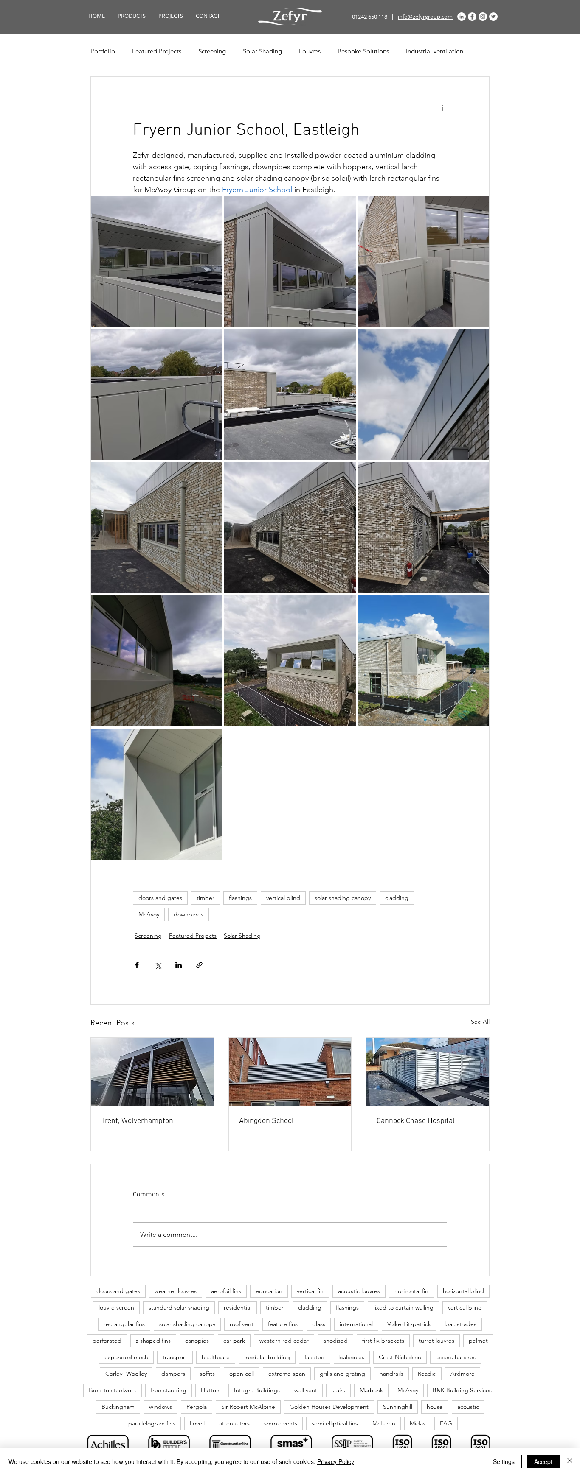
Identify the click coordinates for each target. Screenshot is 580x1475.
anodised (335, 1340)
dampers (173, 1373)
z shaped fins (153, 1340)
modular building (267, 1357)
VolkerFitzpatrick (409, 1324)
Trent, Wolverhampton (137, 1121)
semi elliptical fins (335, 1423)
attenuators (234, 1423)
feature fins (283, 1324)
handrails (391, 1373)
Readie (427, 1373)
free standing (168, 1390)
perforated (107, 1340)
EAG (446, 1423)
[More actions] (442, 107)
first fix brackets (383, 1340)
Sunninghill (397, 1407)
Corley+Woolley (126, 1373)
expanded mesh (126, 1357)
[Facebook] (472, 16)
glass (318, 1324)
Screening (212, 51)
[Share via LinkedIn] (179, 965)
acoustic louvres (359, 1291)
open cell (241, 1373)
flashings (240, 898)
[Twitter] (493, 16)
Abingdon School (266, 1121)
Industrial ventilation (434, 51)
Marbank (371, 1390)
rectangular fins (124, 1324)
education (269, 1291)
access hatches (456, 1357)
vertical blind (283, 898)
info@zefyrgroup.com (425, 16)
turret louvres (436, 1340)
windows (160, 1407)
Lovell (197, 1423)
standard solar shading (179, 1307)
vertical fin (310, 1291)
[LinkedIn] (461, 16)
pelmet (478, 1340)
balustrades (460, 1324)
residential (237, 1307)
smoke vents (280, 1423)
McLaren (383, 1423)
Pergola (196, 1407)
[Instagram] (483, 16)
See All (480, 1021)
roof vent (241, 1324)
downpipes (188, 914)
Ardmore (462, 1373)
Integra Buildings (257, 1390)
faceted (314, 1357)
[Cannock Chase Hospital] (427, 1072)
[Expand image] (156, 261)
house (435, 1407)
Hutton (210, 1390)
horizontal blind (463, 1291)
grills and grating (342, 1373)
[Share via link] (199, 965)
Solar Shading (262, 51)
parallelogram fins (151, 1423)
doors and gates (160, 898)
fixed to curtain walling (403, 1307)
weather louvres (176, 1291)
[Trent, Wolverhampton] (152, 1072)
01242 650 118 (369, 16)
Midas (417, 1423)
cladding (396, 898)
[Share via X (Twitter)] (158, 965)
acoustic (468, 1407)
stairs (338, 1390)
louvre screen (116, 1307)
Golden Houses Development (329, 1407)
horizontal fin (411, 1291)
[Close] (570, 1461)
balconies (351, 1357)
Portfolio (102, 51)
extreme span (286, 1373)
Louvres (310, 51)
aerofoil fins (226, 1291)
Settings (504, 1461)
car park (234, 1340)
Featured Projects (156, 51)
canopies (197, 1340)
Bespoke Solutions (363, 51)
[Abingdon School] (290, 1072)
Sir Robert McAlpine (248, 1407)
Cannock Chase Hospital (416, 1121)
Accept (543, 1461)
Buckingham (118, 1407)
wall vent (305, 1390)
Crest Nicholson (400, 1357)
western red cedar (284, 1340)
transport (175, 1357)
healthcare (216, 1357)
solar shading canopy (343, 898)
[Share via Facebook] (137, 965)
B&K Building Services (462, 1390)
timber (205, 898)
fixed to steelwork (112, 1390)
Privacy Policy (335, 1461)
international (356, 1324)
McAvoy (148, 914)
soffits (207, 1373)
